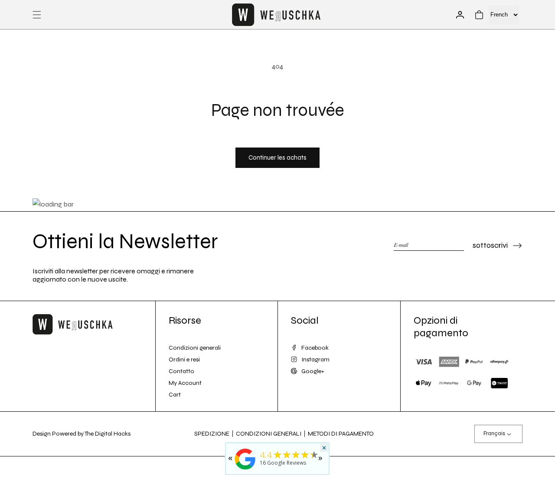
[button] (36, 14)
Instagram (315, 359)
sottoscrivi (490, 245)
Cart (175, 394)
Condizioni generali (195, 347)
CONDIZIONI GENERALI (268, 433)
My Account (185, 383)
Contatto (181, 371)
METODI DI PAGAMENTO (341, 433)
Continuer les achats (277, 157)
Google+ (312, 371)
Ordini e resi (184, 359)
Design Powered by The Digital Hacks (82, 433)
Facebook (315, 347)
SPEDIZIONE (211, 433)
